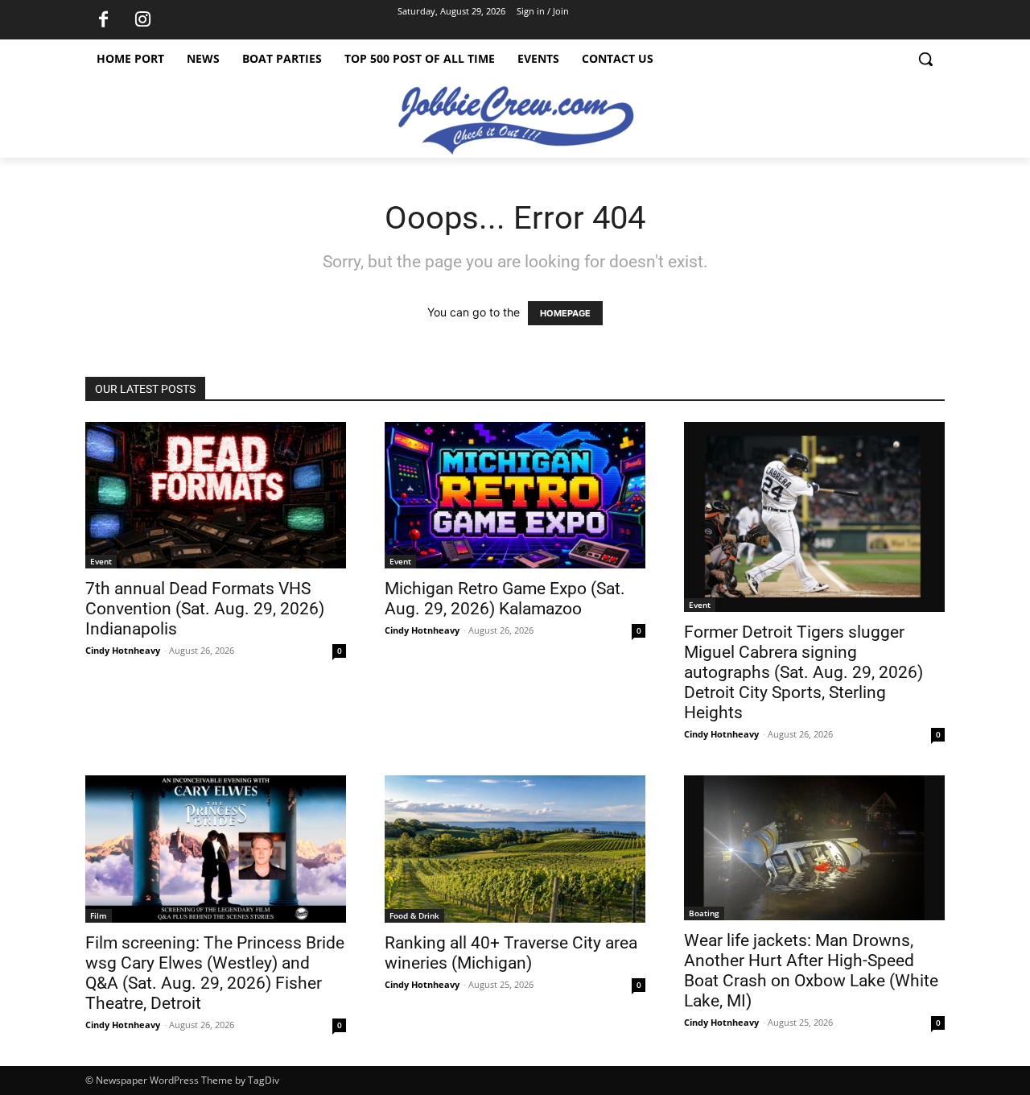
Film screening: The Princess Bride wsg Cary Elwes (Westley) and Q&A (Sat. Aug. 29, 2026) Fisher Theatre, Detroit (214, 973)
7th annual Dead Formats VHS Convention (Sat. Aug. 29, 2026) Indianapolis (204, 608)
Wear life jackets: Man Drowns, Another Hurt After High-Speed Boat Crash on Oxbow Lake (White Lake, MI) (811, 970)
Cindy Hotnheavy (122, 650)
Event (101, 561)
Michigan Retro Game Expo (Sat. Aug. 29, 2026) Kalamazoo (505, 598)
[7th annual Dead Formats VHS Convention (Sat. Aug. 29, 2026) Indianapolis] (215, 495)
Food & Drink (414, 915)
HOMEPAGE (565, 313)
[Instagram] (142, 20)
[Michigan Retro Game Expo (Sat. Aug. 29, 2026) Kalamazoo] (515, 495)
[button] (925, 58)
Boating (704, 913)
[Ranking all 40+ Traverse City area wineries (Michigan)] (515, 848)
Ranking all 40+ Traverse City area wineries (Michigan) (511, 953)
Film (98, 915)
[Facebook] (103, 20)
